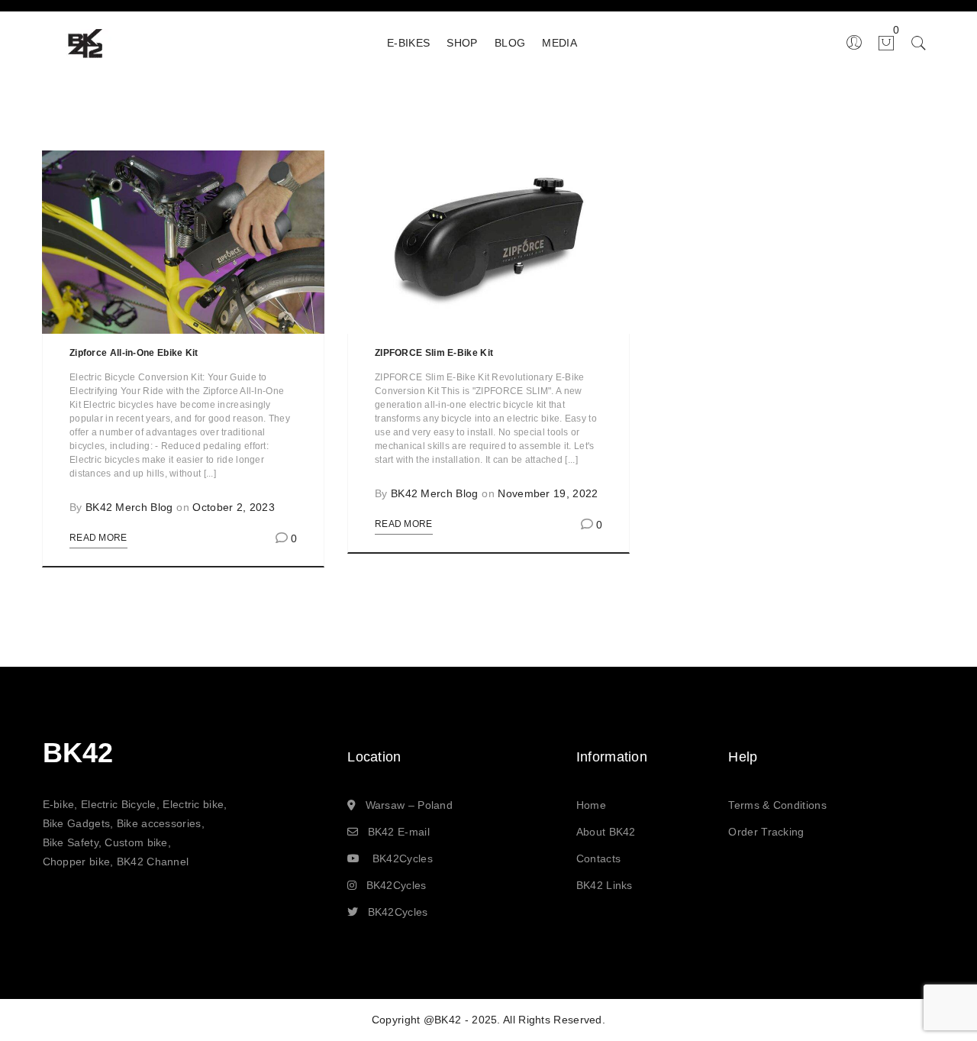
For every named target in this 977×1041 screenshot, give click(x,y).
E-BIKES (408, 43)
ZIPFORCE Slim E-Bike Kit (434, 353)
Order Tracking (766, 832)
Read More (98, 537)
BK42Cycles (402, 858)
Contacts (598, 858)
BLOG (510, 43)
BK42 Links (604, 885)
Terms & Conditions (777, 805)
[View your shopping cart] (879, 42)
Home (591, 805)
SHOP (462, 43)
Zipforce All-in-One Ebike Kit (133, 353)
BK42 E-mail (399, 832)
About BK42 (606, 832)
